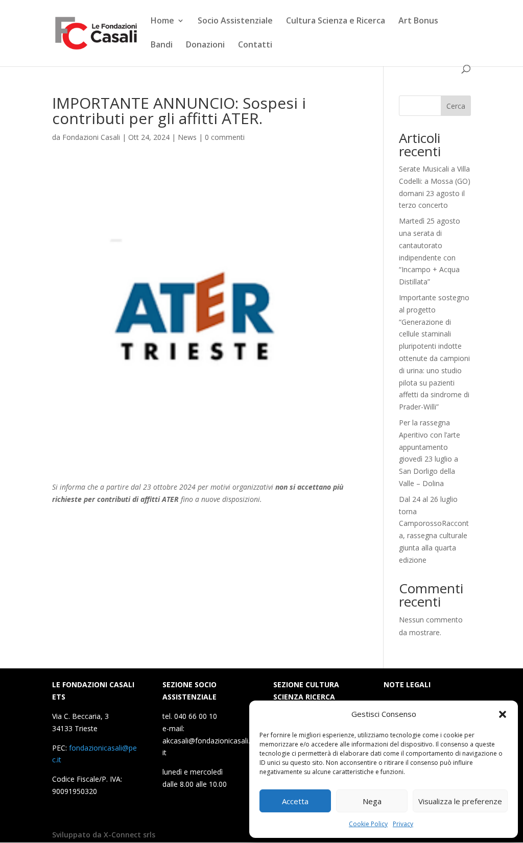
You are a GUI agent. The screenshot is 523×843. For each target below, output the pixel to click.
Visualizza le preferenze (460, 801)
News (187, 137)
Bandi (162, 45)
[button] (502, 714)
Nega (372, 801)
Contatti (255, 45)
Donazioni (205, 45)
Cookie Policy (368, 824)
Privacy (403, 824)
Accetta (295, 801)
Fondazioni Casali (91, 137)
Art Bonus (418, 21)
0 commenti (225, 137)
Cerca (455, 106)
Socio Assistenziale (235, 21)
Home (162, 21)
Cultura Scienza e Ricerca (335, 21)
